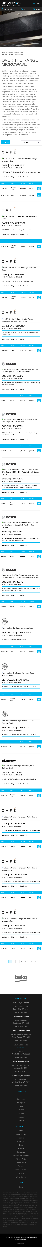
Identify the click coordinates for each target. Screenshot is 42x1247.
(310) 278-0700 (21, 1071)
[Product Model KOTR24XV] (21, 674)
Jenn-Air (5, 129)
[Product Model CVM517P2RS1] (21, 159)
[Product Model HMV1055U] (21, 370)
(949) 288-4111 (21, 1085)
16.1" (15, 339)
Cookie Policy (21, 1162)
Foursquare (21, 1116)
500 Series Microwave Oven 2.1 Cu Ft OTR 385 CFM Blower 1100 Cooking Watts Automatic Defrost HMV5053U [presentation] (19, 486)
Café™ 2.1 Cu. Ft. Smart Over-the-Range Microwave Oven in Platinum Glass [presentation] (20, 333)
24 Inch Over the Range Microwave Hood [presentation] (14, 639)
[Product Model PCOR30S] (21, 766)
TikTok (21, 1106)
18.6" (5, 835)
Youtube (21, 1109)
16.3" (15, 177)
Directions (21, 1048)
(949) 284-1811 (21, 1057)
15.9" (24, 492)
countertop (5, 76)
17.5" (15, 492)
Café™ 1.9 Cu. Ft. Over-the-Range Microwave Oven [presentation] (17, 230)
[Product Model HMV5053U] (21, 472)
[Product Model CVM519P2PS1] (21, 217)
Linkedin (21, 1120)
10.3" (15, 835)
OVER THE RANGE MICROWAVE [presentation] (12, 168)
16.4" (15, 389)
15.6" (24, 339)
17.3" (24, 235)
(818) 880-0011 (21, 1026)
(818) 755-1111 (21, 1012)
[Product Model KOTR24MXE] (21, 628)
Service (21, 1173)
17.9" (24, 177)
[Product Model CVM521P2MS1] (21, 268)
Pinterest (21, 1113)
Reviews (21, 1148)
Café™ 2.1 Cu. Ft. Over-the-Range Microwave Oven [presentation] (17, 281)
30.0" (5, 389)
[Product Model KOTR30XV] (21, 721)
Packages (21, 1141)
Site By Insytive (21, 1243)
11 (31, 961)
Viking (7, 132)
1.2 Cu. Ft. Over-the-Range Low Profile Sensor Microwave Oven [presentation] (21, 830)
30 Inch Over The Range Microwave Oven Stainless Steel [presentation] (19, 734)
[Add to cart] (39, 188)
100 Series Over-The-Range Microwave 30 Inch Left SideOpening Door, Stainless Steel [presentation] (21, 384)
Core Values (21, 1134)
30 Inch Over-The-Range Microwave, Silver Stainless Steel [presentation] (19, 779)
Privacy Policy (21, 1159)
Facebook (21, 1099)
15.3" (24, 389)
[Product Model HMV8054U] (21, 576)
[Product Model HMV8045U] (21, 524)
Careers (21, 1166)
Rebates (21, 1137)
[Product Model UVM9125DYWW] (21, 869)
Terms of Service (21, 1169)
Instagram (21, 1102)
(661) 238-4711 (21, 1040)
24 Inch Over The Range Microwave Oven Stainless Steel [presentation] (19, 686)
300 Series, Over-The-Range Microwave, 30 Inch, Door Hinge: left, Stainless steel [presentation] (20, 434)
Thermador (12, 129)
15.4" (24, 784)
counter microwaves (26, 76)
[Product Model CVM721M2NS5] (21, 320)
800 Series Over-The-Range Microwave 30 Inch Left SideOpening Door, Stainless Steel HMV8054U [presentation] (21, 589)
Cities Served (21, 1176)
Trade (21, 1145)
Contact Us (21, 1152)
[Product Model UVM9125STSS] (21, 919)
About (21, 1130)
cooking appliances (16, 99)
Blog (21, 1187)
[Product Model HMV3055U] (21, 420)
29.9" (5, 177)
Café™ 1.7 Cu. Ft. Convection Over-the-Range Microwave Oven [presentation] (21, 172)
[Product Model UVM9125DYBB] (21, 818)
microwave (29, 71)
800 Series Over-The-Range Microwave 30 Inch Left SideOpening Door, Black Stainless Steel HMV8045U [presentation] (21, 539)
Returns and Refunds (21, 1155)
